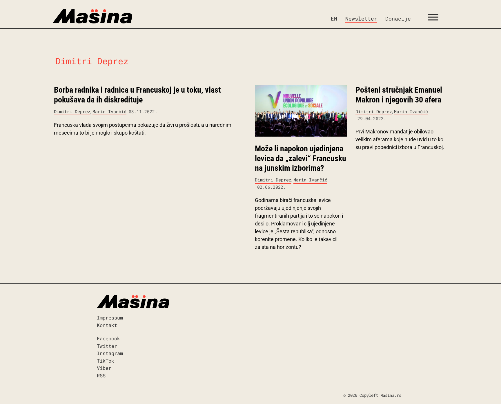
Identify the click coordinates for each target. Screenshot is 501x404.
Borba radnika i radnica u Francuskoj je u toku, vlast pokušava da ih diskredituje (137, 94)
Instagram (110, 353)
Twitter (107, 346)
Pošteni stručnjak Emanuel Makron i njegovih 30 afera (398, 94)
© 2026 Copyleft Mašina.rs (372, 395)
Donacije (398, 18)
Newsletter (361, 18)
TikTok (105, 360)
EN (334, 18)
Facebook (108, 338)
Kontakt (107, 325)
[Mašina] (92, 16)
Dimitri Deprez (72, 111)
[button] (435, 18)
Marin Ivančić (109, 111)
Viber (104, 368)
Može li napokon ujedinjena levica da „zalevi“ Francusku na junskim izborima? (300, 158)
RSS (101, 375)
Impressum (110, 317)
